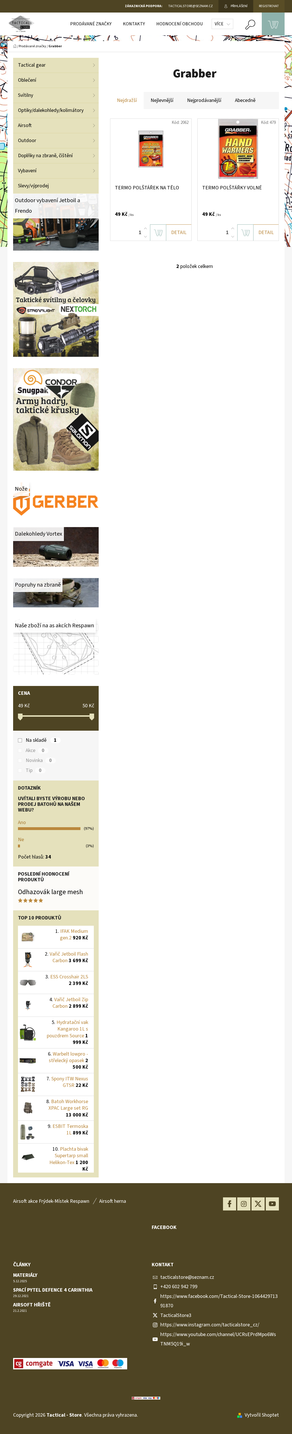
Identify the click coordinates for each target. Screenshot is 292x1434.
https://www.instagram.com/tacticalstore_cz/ (209, 1324)
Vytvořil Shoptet (262, 1415)
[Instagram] (243, 1203)
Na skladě (41, 740)
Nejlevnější (162, 100)
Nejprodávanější (204, 100)
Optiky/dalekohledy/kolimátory (51, 110)
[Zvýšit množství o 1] (145, 229)
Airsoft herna (112, 1201)
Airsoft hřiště (32, 1305)
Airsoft (25, 125)
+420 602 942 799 (178, 1286)
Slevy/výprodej (33, 185)
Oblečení (27, 80)
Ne (21, 839)
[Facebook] (229, 1203)
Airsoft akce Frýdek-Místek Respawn (51, 1201)
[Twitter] (258, 1203)
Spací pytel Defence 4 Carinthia (52, 1290)
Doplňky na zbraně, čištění (45, 155)
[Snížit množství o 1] (145, 237)
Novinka (39, 760)
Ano (22, 822)
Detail (178, 232)
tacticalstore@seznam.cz (187, 1277)
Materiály (25, 1275)
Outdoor (27, 140)
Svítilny (25, 95)
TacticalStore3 (175, 1315)
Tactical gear (32, 65)
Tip (34, 770)
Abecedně (245, 100)
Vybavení (27, 170)
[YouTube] (272, 1203)
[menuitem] (90, 24)
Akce (35, 750)
